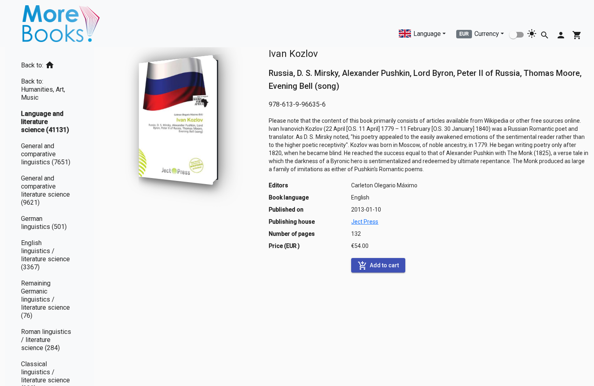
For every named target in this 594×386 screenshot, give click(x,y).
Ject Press (364, 221)
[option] (49, 63)
